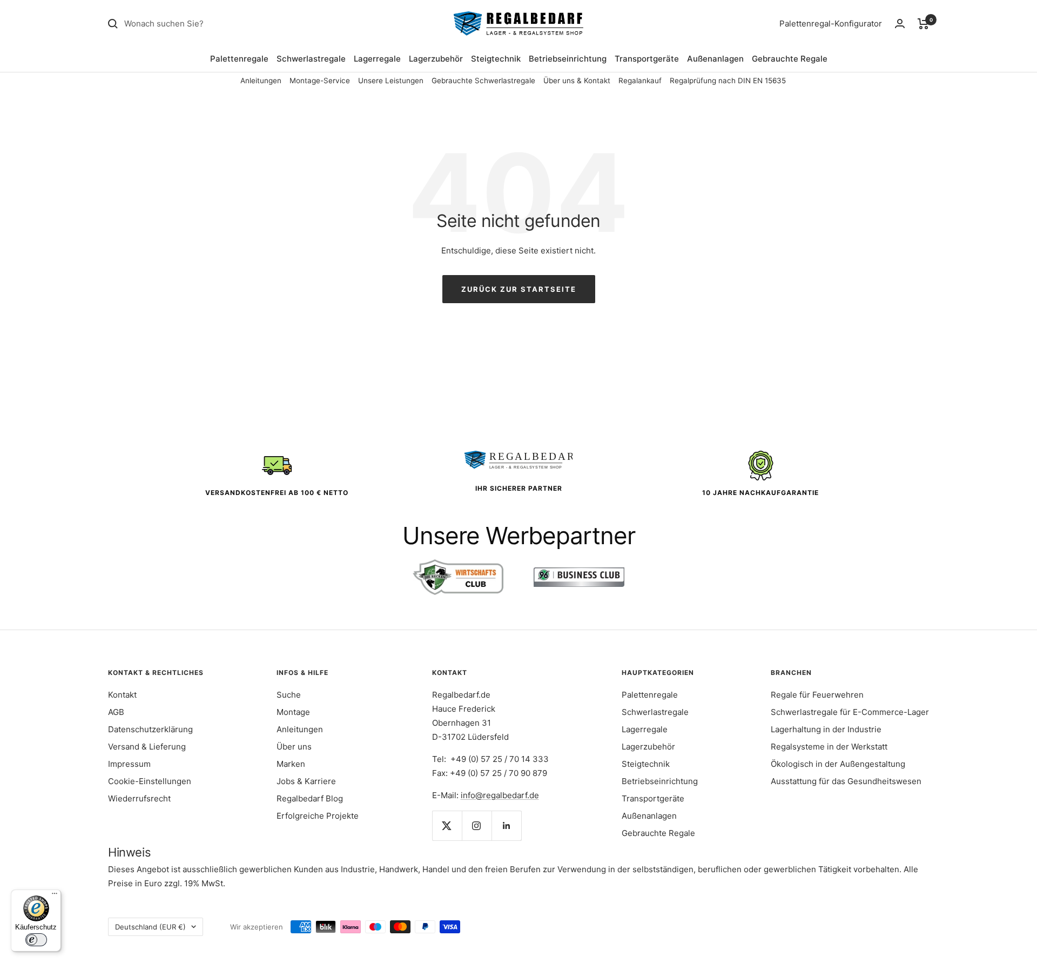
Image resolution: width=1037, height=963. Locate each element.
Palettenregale (239, 59)
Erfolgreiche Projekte (318, 816)
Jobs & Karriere (306, 781)
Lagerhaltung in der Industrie (826, 729)
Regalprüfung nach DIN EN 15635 (728, 80)
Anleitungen (260, 80)
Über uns (294, 746)
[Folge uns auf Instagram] (476, 825)
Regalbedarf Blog (310, 798)
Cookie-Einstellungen (149, 781)
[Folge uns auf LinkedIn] (506, 825)
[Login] (900, 23)
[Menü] (54, 896)
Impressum (129, 764)
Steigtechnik (496, 59)
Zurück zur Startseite (518, 289)
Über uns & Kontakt (576, 80)
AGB (116, 712)
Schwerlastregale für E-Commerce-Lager (850, 712)
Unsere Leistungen (390, 80)
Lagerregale (377, 59)
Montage (293, 712)
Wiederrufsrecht (139, 798)
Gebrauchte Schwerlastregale (483, 80)
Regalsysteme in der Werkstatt (829, 746)
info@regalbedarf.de (500, 795)
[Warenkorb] (923, 23)
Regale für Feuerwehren (817, 695)
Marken (291, 764)
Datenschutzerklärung (150, 729)
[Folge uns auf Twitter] (447, 825)
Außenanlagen (715, 59)
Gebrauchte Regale (789, 59)
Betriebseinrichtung (568, 59)
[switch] (36, 939)
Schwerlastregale (311, 59)
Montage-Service (319, 80)
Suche (289, 695)
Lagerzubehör (436, 59)
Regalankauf (640, 80)
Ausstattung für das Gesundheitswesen (846, 781)
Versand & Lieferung (147, 746)
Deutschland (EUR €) (150, 926)
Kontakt (122, 695)
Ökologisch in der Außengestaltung (838, 764)
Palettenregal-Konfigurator (830, 23)
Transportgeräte (647, 59)
